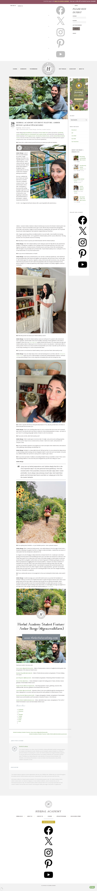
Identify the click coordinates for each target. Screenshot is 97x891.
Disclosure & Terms (76, 816)
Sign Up (74, 33)
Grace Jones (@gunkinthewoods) (24, 668)
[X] (60, 26)
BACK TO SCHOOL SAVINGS (62, 1)
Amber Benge (32, 129)
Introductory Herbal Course (42, 136)
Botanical (74, 130)
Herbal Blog (19, 816)
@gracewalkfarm (27, 132)
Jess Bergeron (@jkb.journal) (23, 677)
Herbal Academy (26, 127)
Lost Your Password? (77, 25)
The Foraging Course (30, 136)
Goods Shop (72, 69)
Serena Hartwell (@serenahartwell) (25, 695)
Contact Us (20, 5)
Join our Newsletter (49, 822)
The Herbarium (33, 69)
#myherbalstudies (24, 129)
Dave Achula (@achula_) (22, 681)
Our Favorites (75, 141)
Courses (15, 69)
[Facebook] (82, 225)
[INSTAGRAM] (60, 37)
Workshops (23, 69)
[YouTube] (82, 269)
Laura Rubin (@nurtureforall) (23, 690)
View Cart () (13, 5)
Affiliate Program (61, 816)
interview (39, 129)
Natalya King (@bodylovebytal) (24, 673)
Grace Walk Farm (43, 132)
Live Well (74, 135)
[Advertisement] (41, 215)
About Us (81, 69)
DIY (72, 133)
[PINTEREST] (60, 48)
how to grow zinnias (41, 134)
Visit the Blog (62, 69)
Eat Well (74, 138)
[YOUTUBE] (60, 59)
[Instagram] (82, 247)
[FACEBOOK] (60, 15)
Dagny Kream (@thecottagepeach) (25, 685)
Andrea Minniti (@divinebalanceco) (25, 700)
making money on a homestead (28, 134)
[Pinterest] (82, 258)
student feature (46, 129)
